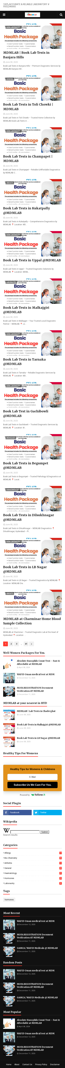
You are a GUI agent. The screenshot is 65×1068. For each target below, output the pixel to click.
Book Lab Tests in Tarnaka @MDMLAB (24, 362)
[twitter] (47, 812)
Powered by (25, 795)
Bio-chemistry (33, 858)
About (16, 1064)
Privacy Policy (41, 1064)
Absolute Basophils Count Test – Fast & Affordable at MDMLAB (38, 662)
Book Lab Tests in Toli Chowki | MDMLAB (28, 107)
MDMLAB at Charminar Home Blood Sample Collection (32, 621)
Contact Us (27, 1064)
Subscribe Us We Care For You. (32, 785)
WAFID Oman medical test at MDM (35, 674)
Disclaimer (55, 1064)
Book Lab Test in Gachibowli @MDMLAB (25, 413)
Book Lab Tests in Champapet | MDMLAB (28, 159)
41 (26, 644)
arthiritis (33, 863)
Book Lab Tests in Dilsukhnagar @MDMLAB (28, 517)
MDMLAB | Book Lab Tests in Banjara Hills (26, 55)
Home (8, 1064)
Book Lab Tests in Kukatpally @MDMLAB (26, 210)
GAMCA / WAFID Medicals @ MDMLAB (37, 948)
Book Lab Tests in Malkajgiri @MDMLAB (26, 310)
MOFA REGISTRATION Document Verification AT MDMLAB (35, 689)
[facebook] (17, 812)
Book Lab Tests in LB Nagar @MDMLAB (25, 569)
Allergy (33, 853)
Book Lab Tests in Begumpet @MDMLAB (25, 465)
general (33, 868)
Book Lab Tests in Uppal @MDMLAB (32, 260)
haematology (33, 873)
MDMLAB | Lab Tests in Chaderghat (36, 711)
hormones (33, 878)
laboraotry (32, 883)
